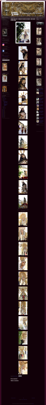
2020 (3, 110)
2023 (3, 96)
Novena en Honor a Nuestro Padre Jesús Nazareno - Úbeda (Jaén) (41, 89)
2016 (3, 113)
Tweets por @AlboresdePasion (5, 56)
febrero (4, 108)
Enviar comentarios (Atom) (24, 399)
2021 (3, 109)
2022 (3, 97)
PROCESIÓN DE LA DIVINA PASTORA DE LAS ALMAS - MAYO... (5, 102)
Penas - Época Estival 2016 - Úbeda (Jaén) (41, 114)
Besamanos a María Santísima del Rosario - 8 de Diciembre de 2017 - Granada (41, 112)
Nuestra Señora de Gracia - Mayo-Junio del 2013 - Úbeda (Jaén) (41, 105)
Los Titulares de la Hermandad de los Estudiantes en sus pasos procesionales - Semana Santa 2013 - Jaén (41, 93)
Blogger (33, 403)
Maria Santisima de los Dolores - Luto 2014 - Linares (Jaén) (41, 108)
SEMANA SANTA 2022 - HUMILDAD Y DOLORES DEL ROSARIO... (5, 105)
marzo (4, 107)
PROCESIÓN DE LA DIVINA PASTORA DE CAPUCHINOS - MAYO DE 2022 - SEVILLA (41, 99)
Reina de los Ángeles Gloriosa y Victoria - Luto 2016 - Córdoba (41, 102)
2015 (3, 114)
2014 (3, 115)
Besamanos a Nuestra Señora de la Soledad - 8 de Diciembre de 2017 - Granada (41, 118)
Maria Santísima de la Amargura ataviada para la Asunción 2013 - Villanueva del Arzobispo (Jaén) (41, 121)
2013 (3, 116)
